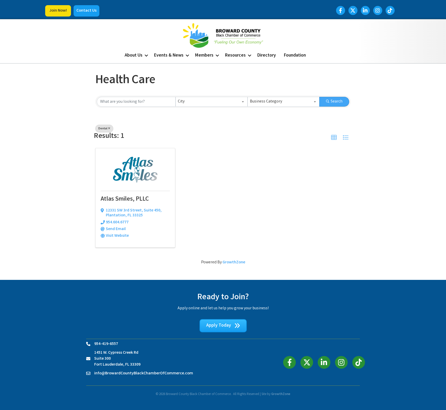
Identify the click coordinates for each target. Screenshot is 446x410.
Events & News (169, 55)
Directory (266, 55)
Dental (102, 129)
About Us (133, 55)
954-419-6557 (106, 344)
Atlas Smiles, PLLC (125, 199)
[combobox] (212, 102)
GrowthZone (233, 262)
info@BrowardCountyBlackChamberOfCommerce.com (143, 373)
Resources (235, 55)
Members (204, 55)
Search (337, 102)
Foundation (295, 55)
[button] (58, 11)
